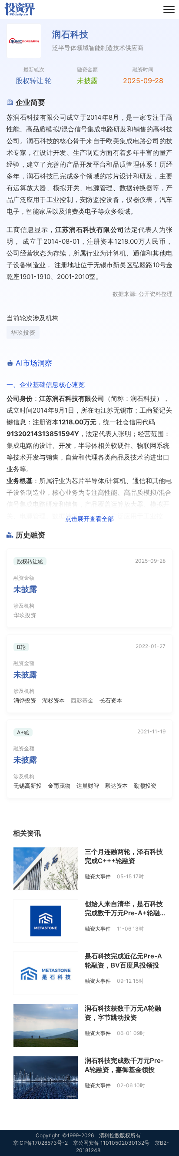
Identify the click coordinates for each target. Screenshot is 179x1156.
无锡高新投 (27, 785)
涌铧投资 (24, 700)
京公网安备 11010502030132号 (111, 1142)
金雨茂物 (59, 785)
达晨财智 (87, 785)
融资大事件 (98, 876)
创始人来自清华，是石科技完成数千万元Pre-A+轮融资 (124, 913)
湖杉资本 (53, 700)
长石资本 (110, 700)
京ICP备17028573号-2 (40, 1142)
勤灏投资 (145, 785)
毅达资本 (116, 785)
